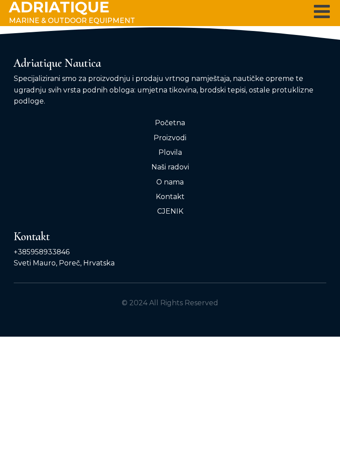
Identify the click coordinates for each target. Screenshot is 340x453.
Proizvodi (170, 138)
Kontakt (170, 196)
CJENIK (170, 211)
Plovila (170, 152)
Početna (170, 123)
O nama (170, 182)
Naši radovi (170, 167)
